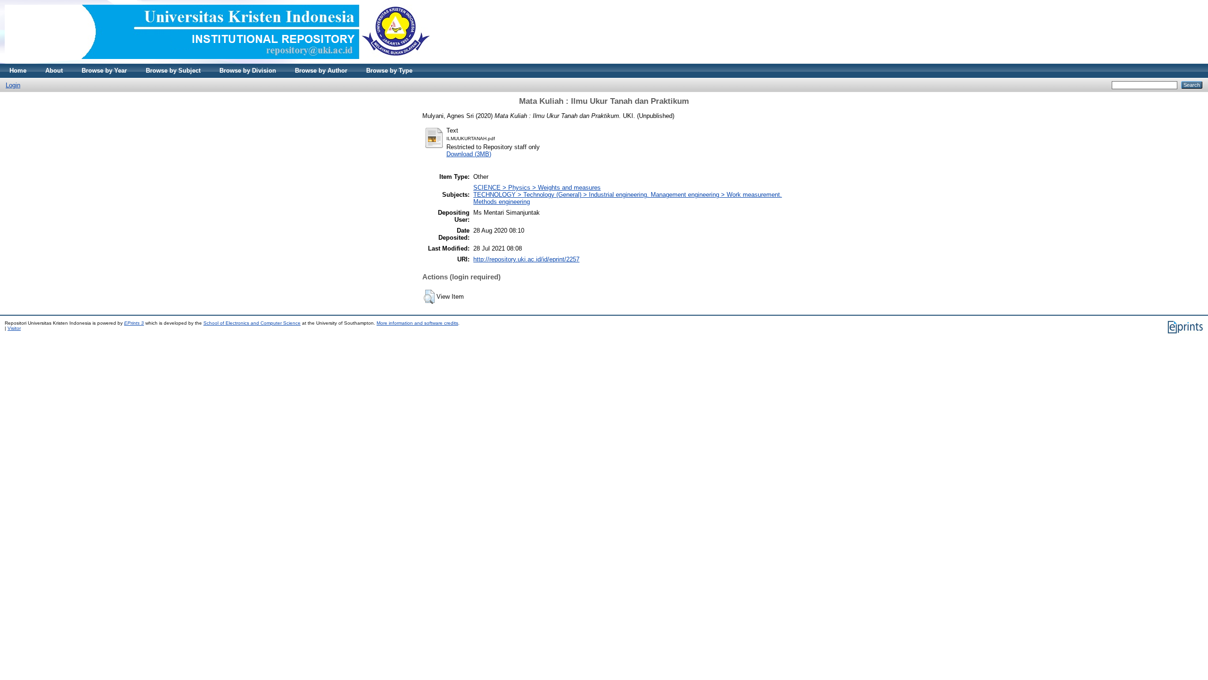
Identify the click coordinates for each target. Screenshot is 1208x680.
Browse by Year (104, 70)
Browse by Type (389, 70)
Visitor (14, 328)
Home (17, 70)
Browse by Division (247, 70)
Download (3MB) (468, 154)
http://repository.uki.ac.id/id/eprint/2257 (526, 259)
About (54, 70)
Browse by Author (321, 70)
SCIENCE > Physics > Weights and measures (537, 187)
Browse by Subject (173, 70)
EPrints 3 (134, 323)
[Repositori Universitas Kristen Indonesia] (217, 61)
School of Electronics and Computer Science (252, 323)
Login (13, 85)
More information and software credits (417, 323)
